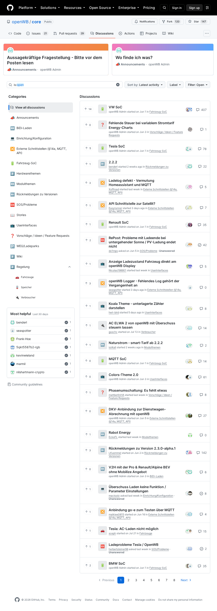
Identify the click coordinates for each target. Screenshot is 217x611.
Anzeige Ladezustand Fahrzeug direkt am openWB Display (142, 263)
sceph (112, 533)
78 (204, 149)
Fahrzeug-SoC (158, 111)
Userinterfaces (159, 270)
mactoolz (114, 495)
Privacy (63, 599)
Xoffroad (114, 189)
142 (204, 452)
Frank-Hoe (23, 339)
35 (204, 225)
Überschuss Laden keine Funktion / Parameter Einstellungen (137, 489)
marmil (20, 364)
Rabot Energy (120, 432)
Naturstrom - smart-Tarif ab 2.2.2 (136, 343)
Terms (52, 599)
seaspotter (23, 330)
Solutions (48, 8)
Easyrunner (115, 208)
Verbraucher (148, 331)
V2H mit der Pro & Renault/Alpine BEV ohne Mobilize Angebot (139, 469)
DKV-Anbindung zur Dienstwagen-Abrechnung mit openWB (137, 411)
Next (184, 580)
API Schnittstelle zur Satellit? (132, 203)
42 (204, 245)
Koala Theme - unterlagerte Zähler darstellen (136, 305)
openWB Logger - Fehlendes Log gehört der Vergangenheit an (144, 283)
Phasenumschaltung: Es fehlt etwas (138, 390)
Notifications (147, 21)
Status (88, 599)
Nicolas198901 (117, 270)
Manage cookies (145, 599)
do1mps (113, 250)
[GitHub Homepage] (17, 600)
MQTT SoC (118, 358)
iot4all (112, 347)
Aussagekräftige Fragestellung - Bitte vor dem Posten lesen (54, 60)
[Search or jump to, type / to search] (164, 7)
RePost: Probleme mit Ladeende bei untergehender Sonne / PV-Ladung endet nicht (142, 242)
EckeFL (113, 437)
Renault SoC (119, 222)
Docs (116, 599)
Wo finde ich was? (134, 57)
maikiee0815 (116, 514)
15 (204, 531)
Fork (173, 21)
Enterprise (127, 8)
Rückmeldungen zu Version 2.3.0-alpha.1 (142, 448)
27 (204, 415)
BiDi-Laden (156, 476)
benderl (21, 322)
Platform (26, 8)
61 (204, 377)
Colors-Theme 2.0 (123, 374)
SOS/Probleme (148, 250)
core (36, 21)
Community (102, 599)
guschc (113, 331)
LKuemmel (115, 452)
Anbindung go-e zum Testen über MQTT (142, 510)
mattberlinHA (116, 394)
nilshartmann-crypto (30, 372)
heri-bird (114, 312)
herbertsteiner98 (118, 549)
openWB (20, 21)
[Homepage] (10, 7)
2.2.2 (113, 162)
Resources (73, 8)
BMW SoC (117, 563)
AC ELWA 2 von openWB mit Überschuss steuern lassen (142, 325)
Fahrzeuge (145, 533)
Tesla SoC (117, 146)
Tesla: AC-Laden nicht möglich (134, 529)
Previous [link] (108, 580)
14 (204, 328)
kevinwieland (25, 355)
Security (76, 599)
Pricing (149, 8)
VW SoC (115, 107)
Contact (127, 599)
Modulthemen (152, 347)
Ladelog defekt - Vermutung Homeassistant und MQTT (131, 182)
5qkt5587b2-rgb (28, 347)
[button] (117, 84)
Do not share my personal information (180, 599)
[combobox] (63, 84)
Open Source (100, 8)
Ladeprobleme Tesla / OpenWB (134, 544)
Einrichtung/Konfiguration (158, 495)
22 (204, 166)
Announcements (21, 69)
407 (203, 109)
